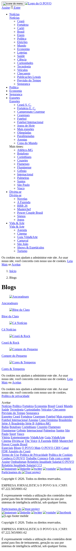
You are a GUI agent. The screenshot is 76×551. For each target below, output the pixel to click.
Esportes (14, 97)
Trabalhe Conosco (37, 458)
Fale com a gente (59, 458)
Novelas (22, 198)
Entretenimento (20, 437)
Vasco (21, 188)
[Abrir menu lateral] (13, 4)
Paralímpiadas (25, 136)
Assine (6, 7)
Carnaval (22, 240)
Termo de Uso (10, 454)
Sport (12, 434)
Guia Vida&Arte (27, 237)
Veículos (22, 70)
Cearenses (23, 115)
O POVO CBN (51, 447)
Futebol (22, 118)
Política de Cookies (60, 454)
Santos (21, 181)
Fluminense (24, 167)
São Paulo (23, 184)
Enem (20, 35)
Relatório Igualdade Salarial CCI (22, 465)
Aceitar (15, 264)
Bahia (5, 427)
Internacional (25, 174)
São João (22, 244)
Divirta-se (15, 191)
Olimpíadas (24, 132)
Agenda (22, 230)
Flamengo (23, 164)
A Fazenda (23, 202)
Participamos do (12, 472)
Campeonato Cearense (31, 111)
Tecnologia (24, 66)
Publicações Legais (29, 77)
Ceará (20, 21)
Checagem (23, 73)
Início (12, 271)
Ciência (22, 59)
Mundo (21, 45)
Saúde (21, 56)
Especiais (7, 447)
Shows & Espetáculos (30, 247)
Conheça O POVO (13, 458)
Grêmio (22, 171)
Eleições (22, 42)
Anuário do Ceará (19, 451)
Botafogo (23, 153)
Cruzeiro (22, 160)
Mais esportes (25, 129)
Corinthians (24, 157)
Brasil (20, 31)
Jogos (20, 219)
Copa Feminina (48, 420)
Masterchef (24, 209)
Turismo (22, 251)
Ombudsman (19, 461)
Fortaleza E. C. (26, 108)
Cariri (20, 28)
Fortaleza (22, 24)
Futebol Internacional (30, 122)
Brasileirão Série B (22, 423)
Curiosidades (25, 63)
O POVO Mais (31, 447)
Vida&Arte (37, 437)
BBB (55, 441)
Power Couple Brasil (30, 212)
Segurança (23, 83)
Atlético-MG (25, 150)
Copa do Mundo (27, 143)
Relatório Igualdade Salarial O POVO (50, 461)
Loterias (22, 52)
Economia (23, 49)
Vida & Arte (16, 223)
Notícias (14, 14)
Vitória (6, 437)
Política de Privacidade (34, 454)
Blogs (17, 447)
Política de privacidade (15, 396)
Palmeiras (23, 177)
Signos (21, 216)
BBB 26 (22, 205)
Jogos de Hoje (26, 125)
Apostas (22, 139)
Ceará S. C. (24, 104)
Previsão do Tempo (29, 80)
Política (21, 38)
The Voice (31, 441)
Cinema (22, 233)
